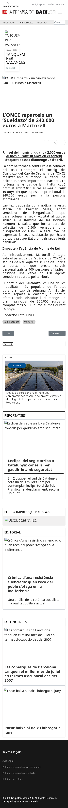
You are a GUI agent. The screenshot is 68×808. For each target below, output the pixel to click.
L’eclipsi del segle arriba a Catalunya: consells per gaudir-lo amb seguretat (31, 465)
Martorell (29, 321)
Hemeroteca (26, 22)
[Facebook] (3, 2)
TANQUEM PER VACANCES (12, 58)
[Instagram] (20, 2)
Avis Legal (8, 760)
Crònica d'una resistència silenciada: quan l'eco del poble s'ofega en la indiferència (30, 584)
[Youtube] (12, 2)
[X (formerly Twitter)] (54, 142)
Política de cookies (12, 779)
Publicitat (42, 22)
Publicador (9, 22)
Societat (10, 67)
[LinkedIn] (63, 142)
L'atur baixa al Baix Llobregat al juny (33, 730)
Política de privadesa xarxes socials (21, 767)
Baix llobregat (11, 321)
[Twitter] (8, 2)
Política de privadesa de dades (19, 773)
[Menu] (60, 12)
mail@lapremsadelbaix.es (47, 4)
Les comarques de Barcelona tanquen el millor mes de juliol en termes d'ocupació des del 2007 (32, 673)
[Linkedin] (16, 2)
